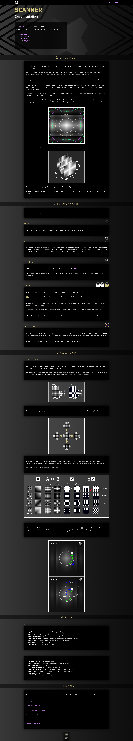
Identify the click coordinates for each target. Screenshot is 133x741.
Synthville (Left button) (32, 714)
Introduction (23, 35)
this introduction (50, 213)
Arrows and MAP (28, 40)
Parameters (23, 38)
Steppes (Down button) (32, 719)
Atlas (21, 44)
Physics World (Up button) (33, 705)
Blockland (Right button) (33, 723)
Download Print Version (22, 32)
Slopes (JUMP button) (32, 701)
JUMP (25, 42)
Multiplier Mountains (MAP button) (35, 710)
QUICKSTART (24, 26)
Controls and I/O (24, 36)
